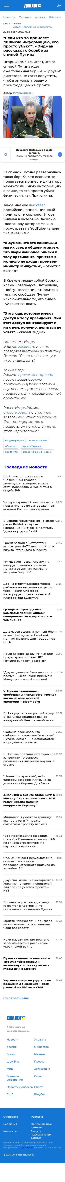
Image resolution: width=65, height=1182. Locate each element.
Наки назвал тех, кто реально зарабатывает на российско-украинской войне (26, 943)
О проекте (10, 1116)
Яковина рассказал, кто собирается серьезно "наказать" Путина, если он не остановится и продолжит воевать (28, 737)
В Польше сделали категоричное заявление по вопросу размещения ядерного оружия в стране (29, 759)
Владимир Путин (14, 440)
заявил (24, 346)
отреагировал (15, 412)
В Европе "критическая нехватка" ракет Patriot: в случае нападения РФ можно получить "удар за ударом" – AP (29, 526)
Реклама (37, 1116)
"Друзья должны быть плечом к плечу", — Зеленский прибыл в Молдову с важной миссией (27, 676)
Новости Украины (31, 446)
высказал (37, 205)
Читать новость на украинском (32, 27)
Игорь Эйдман (23, 93)
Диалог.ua (27, 1147)
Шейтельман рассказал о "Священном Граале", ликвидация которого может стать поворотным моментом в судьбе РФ (27, 483)
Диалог (6, 23)
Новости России (38, 440)
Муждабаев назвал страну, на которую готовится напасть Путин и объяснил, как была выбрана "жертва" (26, 567)
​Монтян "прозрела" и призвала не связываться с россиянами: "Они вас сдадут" (27, 924)
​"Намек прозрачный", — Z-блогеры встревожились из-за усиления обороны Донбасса (27, 780)
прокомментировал (35, 375)
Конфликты (11, 452)
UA (59, 5)
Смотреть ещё (16, 998)
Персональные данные (41, 1126)
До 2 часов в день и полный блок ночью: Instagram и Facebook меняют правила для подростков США (29, 637)
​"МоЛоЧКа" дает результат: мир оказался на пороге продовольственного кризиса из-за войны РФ (29, 863)
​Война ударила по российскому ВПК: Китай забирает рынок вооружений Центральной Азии (28, 717)
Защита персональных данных (41, 1134)
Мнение (17, 23)
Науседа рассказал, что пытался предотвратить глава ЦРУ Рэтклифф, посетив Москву (28, 657)
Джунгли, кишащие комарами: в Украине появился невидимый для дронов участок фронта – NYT (28, 885)
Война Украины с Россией (37, 452)
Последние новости (25, 467)
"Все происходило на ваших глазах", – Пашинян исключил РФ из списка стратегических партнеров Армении (29, 841)
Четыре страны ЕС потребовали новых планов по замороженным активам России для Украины (29, 505)
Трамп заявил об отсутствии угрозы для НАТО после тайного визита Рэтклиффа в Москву (28, 546)
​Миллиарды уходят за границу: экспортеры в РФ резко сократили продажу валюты (27, 820)
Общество (10, 446)
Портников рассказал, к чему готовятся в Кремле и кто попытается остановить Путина (27, 906)
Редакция (10, 1124)
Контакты (10, 1131)
